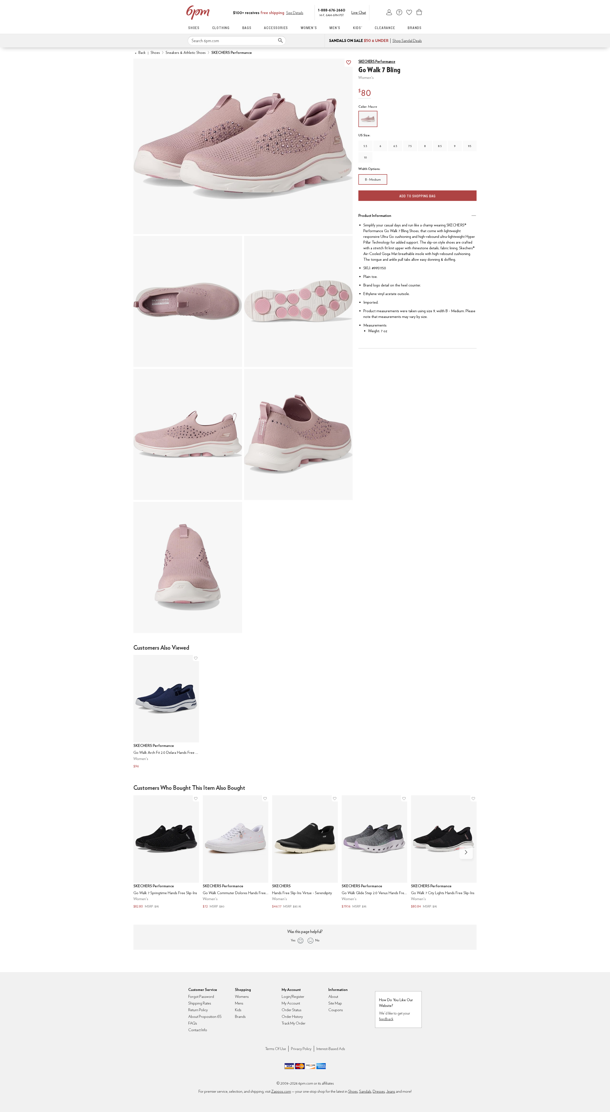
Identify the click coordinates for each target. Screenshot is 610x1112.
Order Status (291, 1010)
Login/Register (293, 996)
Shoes (194, 28)
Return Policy (198, 1010)
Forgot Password (201, 996)
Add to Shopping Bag (417, 196)
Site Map (335, 1003)
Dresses (379, 1091)
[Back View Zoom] (298, 434)
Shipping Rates (199, 1003)
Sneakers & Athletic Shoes (186, 52)
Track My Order (293, 1023)
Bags (247, 28)
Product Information (374, 215)
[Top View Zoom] (187, 301)
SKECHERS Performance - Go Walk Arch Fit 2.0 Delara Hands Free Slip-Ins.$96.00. (166, 712)
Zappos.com (281, 1091)
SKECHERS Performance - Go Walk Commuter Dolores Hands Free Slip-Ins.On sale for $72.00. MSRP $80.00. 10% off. (235, 852)
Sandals (365, 1091)
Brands (415, 28)
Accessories (276, 28)
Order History (292, 1016)
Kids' (357, 28)
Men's (335, 28)
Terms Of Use (275, 1048)
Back (140, 52)
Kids (238, 1010)
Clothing (221, 28)
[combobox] (237, 40)
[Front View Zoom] (187, 567)
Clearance (385, 28)
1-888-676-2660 (331, 9)
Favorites (409, 12)
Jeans (390, 1091)
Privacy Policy (301, 1048)
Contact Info (197, 1030)
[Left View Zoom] (187, 434)
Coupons (335, 1010)
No (317, 940)
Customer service (399, 12)
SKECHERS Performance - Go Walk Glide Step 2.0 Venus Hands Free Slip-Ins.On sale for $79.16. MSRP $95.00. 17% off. (374, 852)
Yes (293, 940)
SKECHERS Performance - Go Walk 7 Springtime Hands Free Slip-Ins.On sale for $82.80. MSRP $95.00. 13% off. (166, 852)
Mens (239, 1003)
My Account (389, 12)
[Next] (466, 852)
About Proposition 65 (205, 1016)
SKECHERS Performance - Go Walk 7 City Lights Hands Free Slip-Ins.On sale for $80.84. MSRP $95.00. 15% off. (444, 852)
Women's (309, 28)
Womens (242, 996)
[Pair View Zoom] (243, 146)
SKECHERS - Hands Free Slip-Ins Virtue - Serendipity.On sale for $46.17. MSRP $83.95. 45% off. (305, 852)
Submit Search (280, 40)
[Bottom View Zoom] (298, 301)
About (333, 996)
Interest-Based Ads (330, 1048)
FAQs (192, 1023)
